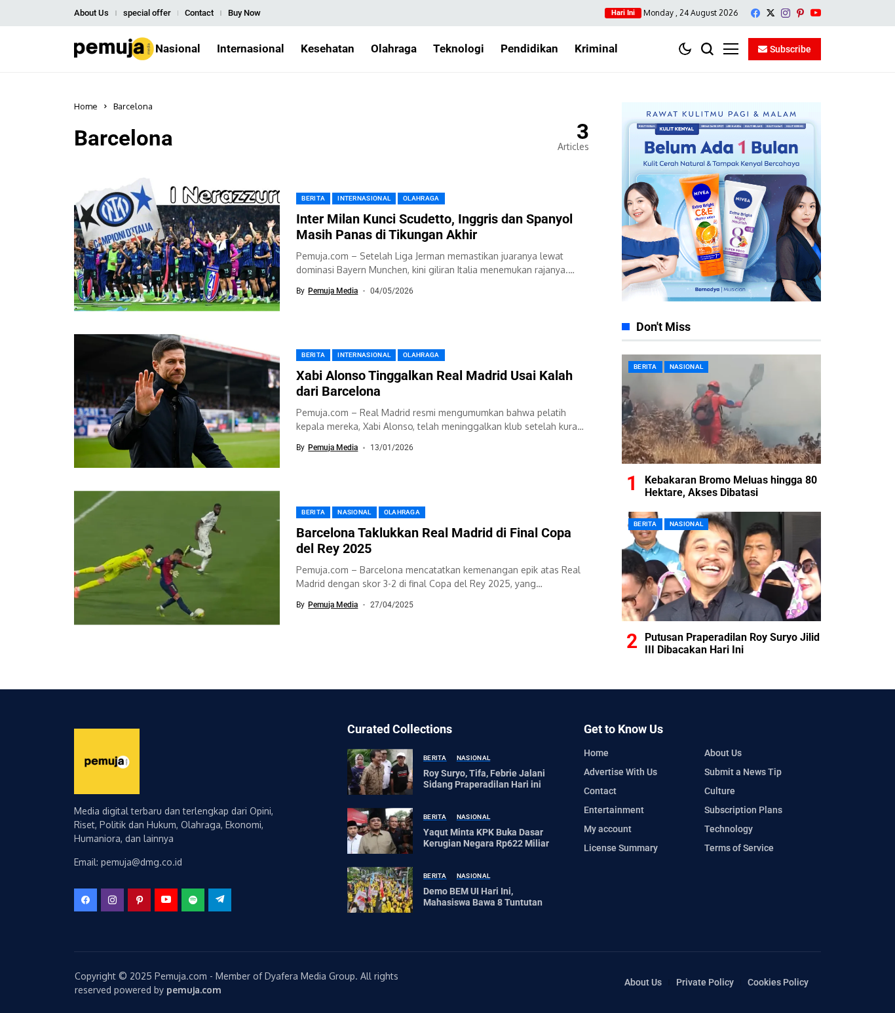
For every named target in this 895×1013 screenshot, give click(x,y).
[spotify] (192, 900)
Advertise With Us (620, 772)
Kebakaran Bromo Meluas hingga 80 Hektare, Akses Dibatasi (731, 486)
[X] (770, 12)
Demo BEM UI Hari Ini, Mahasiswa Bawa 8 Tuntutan (483, 897)
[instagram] (785, 13)
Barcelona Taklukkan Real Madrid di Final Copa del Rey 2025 (433, 540)
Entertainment (614, 810)
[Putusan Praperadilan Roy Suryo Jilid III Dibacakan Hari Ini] (721, 566)
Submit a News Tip (743, 772)
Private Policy (705, 982)
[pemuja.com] (114, 48)
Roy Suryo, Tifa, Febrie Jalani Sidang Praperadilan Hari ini (484, 779)
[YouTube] (815, 12)
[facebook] (755, 13)
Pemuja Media (333, 291)
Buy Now (244, 13)
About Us (91, 13)
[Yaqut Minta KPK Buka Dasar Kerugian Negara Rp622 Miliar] (380, 831)
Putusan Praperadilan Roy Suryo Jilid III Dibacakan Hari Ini (732, 643)
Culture (719, 791)
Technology (728, 829)
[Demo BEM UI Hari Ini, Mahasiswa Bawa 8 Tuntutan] (380, 890)
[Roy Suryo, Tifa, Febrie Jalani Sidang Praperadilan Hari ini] (380, 772)
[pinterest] (800, 13)
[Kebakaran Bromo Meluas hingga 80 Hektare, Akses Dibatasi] (721, 409)
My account (608, 829)
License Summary (621, 848)
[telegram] (219, 900)
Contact (199, 13)
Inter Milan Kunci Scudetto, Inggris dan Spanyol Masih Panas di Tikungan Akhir (434, 226)
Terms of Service (739, 848)
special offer (147, 13)
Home (86, 106)
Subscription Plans (743, 810)
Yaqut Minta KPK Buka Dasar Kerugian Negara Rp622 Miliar (486, 838)
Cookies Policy (778, 982)
